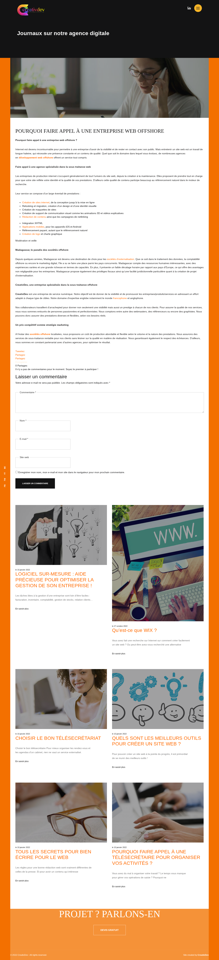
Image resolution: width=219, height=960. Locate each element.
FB (5, 485)
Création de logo (31, 234)
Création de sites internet (35, 202)
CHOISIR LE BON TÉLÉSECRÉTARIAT (58, 738)
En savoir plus (22, 609)
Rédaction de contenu (34, 216)
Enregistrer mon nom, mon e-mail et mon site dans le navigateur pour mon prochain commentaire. (71, 472)
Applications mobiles (33, 226)
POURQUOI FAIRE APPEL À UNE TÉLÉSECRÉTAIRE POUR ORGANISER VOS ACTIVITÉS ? (156, 857)
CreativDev (203, 955)
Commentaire (28, 392)
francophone (120, 298)
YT (5, 473)
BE (5, 467)
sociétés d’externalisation (120, 259)
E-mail (24, 439)
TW (5, 479)
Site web (24, 457)
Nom (23, 420)
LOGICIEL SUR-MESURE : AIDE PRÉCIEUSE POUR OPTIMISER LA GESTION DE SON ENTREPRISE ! (54, 579)
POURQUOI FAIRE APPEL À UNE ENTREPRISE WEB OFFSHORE (89, 131)
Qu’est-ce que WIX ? (134, 630)
